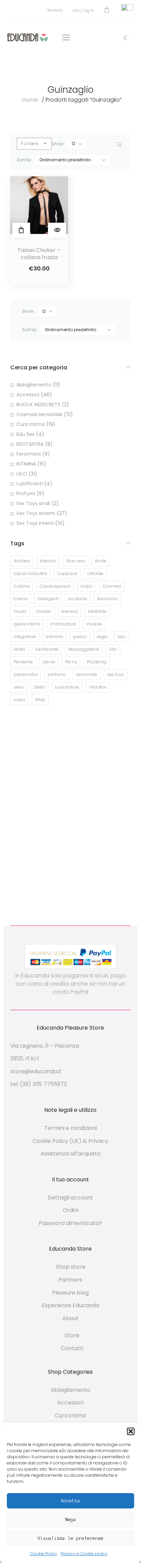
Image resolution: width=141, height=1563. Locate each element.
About (70, 1318)
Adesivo (48, 561)
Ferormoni (28, 454)
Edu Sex (25, 434)
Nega (70, 1519)
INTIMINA (26, 463)
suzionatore (67, 687)
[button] (130, 1431)
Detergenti (48, 599)
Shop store (70, 1267)
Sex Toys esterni (35, 513)
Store (72, 1335)
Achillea (22, 561)
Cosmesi (112, 586)
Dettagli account (70, 1197)
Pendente (23, 662)
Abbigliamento (33, 384)
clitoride (95, 573)
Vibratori (97, 687)
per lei (49, 662)
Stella (39, 687)
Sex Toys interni (35, 523)
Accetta (70, 1500)
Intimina (54, 636)
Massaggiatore (83, 649)
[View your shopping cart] (107, 10)
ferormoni (107, 599)
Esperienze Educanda (70, 1305)
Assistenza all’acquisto (70, 1153)
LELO (21, 473)
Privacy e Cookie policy (84, 1554)
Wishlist (55, 10)
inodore (94, 624)
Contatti (72, 1348)
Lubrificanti (29, 483)
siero (19, 687)
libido (19, 649)
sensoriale (86, 674)
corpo (86, 586)
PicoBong (96, 662)
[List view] (119, 144)
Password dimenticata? (70, 1223)
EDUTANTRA (29, 444)
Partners (70, 1280)
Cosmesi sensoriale (39, 414)
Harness (69, 611)
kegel (102, 636)
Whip (40, 700)
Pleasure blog (70, 1293)
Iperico (80, 636)
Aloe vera (75, 561)
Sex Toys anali (33, 503)
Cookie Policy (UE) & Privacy (70, 1141)
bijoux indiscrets (30, 573)
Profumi (25, 493)
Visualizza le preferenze (70, 1538)
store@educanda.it (36, 1071)
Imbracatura (63, 624)
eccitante (77, 599)
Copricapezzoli (55, 586)
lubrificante (47, 649)
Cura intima (30, 424)
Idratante (97, 611)
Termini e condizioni (70, 1128)
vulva (19, 700)
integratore (25, 636)
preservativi (26, 674)
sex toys (115, 674)
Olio (113, 649)
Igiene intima (27, 624)
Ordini (70, 1210)
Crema (21, 599)
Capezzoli (67, 573)
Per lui (71, 662)
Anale (100, 561)
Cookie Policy (43, 1554)
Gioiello (43, 611)
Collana (22, 586)
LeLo (121, 636)
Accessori (27, 394)
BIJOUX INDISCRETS (38, 404)
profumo (57, 674)
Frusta (20, 611)
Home (30, 100)
